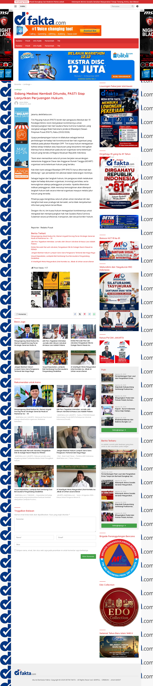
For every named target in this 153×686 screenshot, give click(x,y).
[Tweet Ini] (80, 314)
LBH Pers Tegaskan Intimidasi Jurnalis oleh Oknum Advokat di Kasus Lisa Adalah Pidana (63, 243)
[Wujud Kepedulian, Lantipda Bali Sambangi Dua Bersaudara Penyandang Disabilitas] (55, 357)
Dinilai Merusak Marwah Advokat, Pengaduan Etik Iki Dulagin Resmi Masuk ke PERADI (62, 248)
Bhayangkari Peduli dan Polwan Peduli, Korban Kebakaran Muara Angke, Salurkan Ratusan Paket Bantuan (125, 399)
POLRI (27, 41)
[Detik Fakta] (40, 18)
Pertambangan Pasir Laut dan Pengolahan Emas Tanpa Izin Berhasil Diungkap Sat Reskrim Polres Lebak (125, 377)
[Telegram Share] (89, 314)
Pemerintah (49, 41)
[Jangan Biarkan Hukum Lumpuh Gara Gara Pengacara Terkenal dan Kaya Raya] (27, 357)
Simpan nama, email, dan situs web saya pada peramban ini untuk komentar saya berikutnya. (52, 550)
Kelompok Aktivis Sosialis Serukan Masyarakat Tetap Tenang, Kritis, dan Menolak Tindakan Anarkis (64, 2)
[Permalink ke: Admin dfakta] (16, 103)
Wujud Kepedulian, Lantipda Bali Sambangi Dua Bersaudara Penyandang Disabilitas (60, 257)
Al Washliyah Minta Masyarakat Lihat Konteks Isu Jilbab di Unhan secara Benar (62, 262)
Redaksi (19, 41)
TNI (58, 41)
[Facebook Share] (75, 314)
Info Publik (37, 41)
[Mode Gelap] (137, 6)
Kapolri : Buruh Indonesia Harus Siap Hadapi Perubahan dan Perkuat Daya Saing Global (125, 410)
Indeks (22, 6)
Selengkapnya (118, 430)
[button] (132, 6)
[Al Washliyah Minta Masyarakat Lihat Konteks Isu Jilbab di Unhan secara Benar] (83, 357)
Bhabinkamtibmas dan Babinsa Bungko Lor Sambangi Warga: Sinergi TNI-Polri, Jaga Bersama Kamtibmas (125, 421)
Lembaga (18, 89)
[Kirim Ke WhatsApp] (94, 314)
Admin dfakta (23, 102)
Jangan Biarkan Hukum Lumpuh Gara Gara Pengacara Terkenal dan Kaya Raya (63, 253)
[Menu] (16, 6)
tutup (11, 10)
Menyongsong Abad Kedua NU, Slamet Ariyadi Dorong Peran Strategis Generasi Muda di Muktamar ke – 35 (63, 237)
